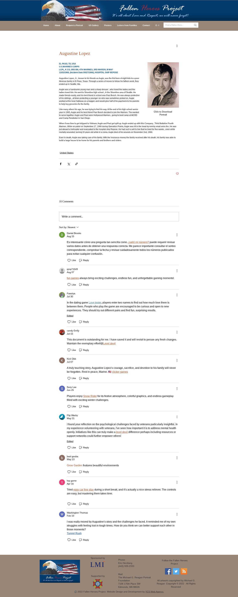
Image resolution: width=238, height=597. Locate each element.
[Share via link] (76, 163)
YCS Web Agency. (154, 591)
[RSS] (184, 571)
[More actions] (177, 46)
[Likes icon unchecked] (69, 260)
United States (67, 152)
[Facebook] (168, 571)
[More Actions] (177, 235)
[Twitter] (176, 571)
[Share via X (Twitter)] (68, 163)
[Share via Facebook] (60, 163)
